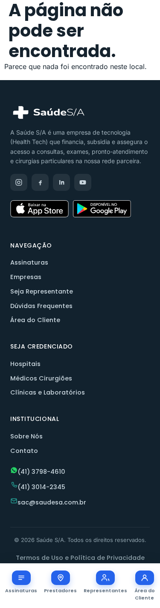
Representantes (105, 590)
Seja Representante (41, 291)
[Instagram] (18, 182)
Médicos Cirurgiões (41, 378)
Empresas (25, 277)
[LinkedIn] (61, 182)
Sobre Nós (26, 436)
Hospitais (25, 364)
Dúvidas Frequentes (41, 306)
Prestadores (60, 590)
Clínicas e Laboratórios (47, 392)
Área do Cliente (35, 320)
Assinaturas (29, 262)
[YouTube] (82, 182)
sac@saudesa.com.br (51, 502)
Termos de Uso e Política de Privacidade (80, 557)
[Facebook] (40, 182)
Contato (24, 451)
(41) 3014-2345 (41, 487)
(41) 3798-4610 (41, 471)
